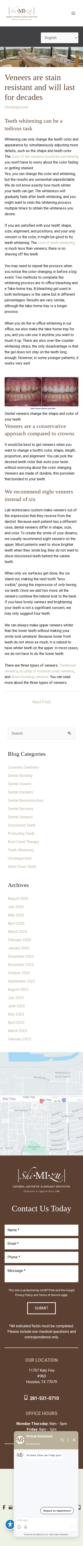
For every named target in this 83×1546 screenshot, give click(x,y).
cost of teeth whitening (56, 243)
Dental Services (20, 809)
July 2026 (16, 907)
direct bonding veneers (29, 677)
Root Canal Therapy (23, 842)
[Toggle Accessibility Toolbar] (10, 1524)
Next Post (42, 701)
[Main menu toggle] (73, 13)
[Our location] (79, 1507)
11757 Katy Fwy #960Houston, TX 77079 (41, 1376)
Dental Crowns (19, 784)
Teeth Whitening (21, 850)
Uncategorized (16, 107)
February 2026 (19, 940)
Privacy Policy (24, 1295)
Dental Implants (20, 792)
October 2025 (19, 973)
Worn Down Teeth (22, 866)
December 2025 (21, 956)
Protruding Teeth (21, 833)
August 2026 (18, 898)
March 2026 (17, 931)
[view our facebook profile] (4, 1507)
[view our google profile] (10, 1507)
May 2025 (16, 1014)
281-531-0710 (44, 1398)
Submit (41, 1308)
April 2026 (16, 923)
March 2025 (17, 1031)
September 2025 (21, 981)
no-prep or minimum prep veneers (46, 671)
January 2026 (19, 948)
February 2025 (19, 1039)
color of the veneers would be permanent (45, 156)
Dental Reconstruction (25, 800)
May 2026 (16, 915)
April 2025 (16, 1022)
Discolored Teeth (22, 825)
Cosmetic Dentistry (23, 767)
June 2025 (16, 1006)
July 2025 (16, 998)
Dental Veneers (20, 817)
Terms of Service (49, 1295)
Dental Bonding (20, 775)
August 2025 (18, 989)
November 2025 (21, 965)
